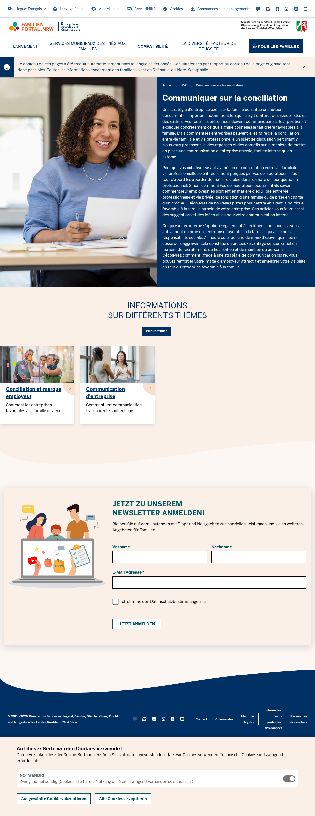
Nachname (221, 546)
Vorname (121, 546)
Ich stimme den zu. (164, 601)
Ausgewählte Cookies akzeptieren (53, 798)
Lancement (25, 46)
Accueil (167, 85)
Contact (201, 719)
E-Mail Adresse (127, 572)
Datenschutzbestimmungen (175, 601)
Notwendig (32, 775)
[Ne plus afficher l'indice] (303, 67)
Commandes (224, 719)
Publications (156, 331)
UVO (184, 85)
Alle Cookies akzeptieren (123, 798)
